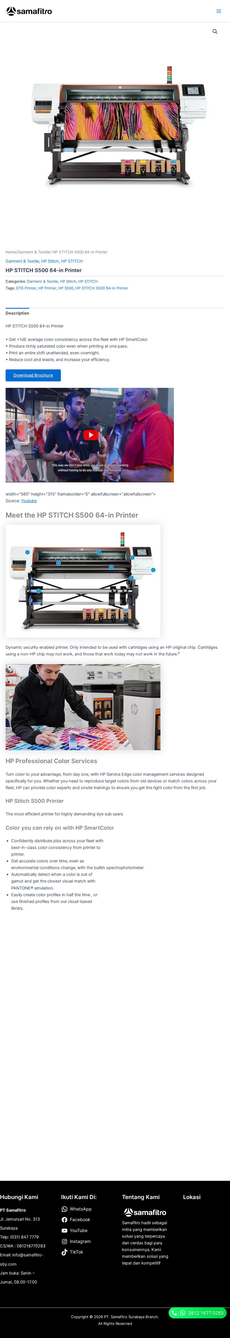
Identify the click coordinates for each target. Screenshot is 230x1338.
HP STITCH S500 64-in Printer (101, 288)
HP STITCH (72, 261)
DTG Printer (26, 288)
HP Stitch (50, 261)
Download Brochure (33, 375)
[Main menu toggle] (218, 10)
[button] (215, 32)
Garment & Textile (34, 252)
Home (11, 252)
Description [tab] (17, 313)
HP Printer (47, 288)
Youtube (29, 500)
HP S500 (65, 288)
